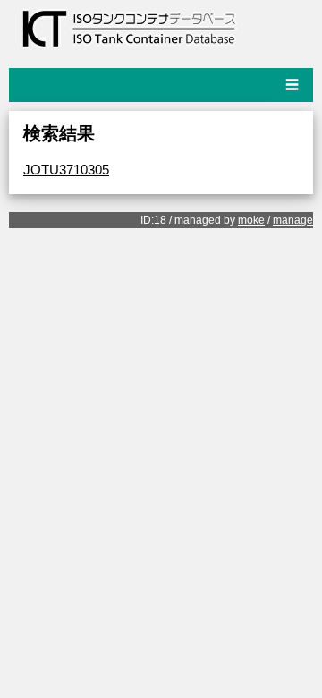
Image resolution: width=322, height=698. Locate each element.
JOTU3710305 (66, 169)
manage (293, 220)
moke (251, 220)
